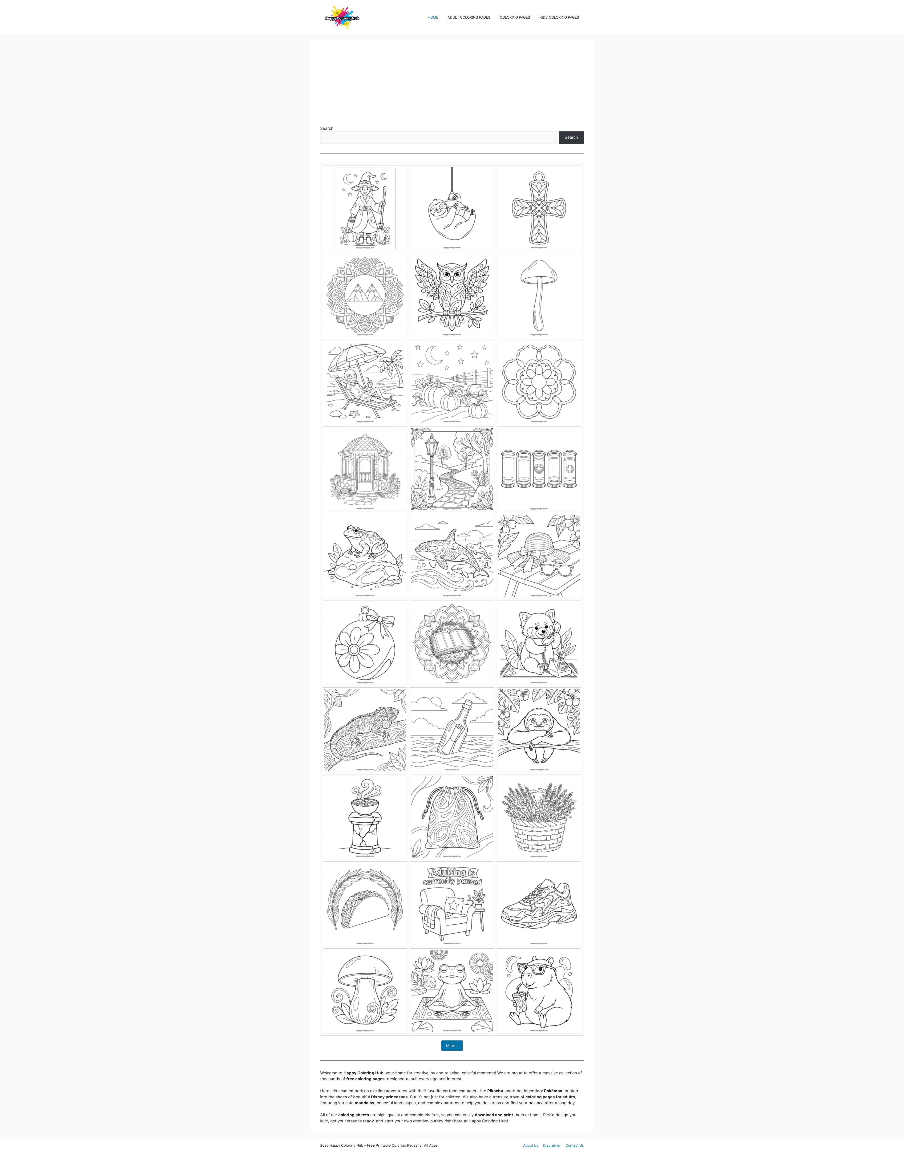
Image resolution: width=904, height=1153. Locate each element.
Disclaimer (552, 1145)
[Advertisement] (452, 85)
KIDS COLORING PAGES (559, 17)
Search (326, 128)
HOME (433, 17)
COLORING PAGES (515, 17)
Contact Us (574, 1145)
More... (452, 1045)
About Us (530, 1145)
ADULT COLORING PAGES (469, 17)
